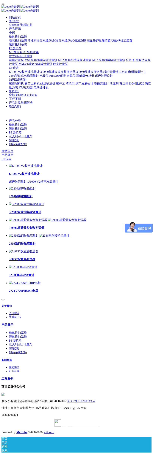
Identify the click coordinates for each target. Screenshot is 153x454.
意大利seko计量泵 (20, 136)
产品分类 (15, 120)
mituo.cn (49, 432)
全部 (12, 32)
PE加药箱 (15, 132)
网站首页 (15, 17)
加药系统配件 (18, 144)
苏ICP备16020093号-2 (81, 401)
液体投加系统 (18, 128)
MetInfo (21, 432)
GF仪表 (14, 140)
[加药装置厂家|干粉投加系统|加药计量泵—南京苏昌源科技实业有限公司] (76, 7)
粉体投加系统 (18, 124)
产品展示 (7, 155)
